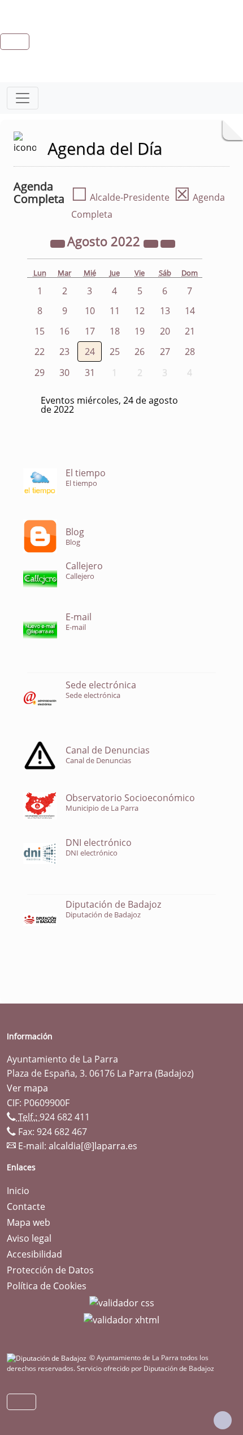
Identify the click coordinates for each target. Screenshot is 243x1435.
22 (39, 351)
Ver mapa (27, 1088)
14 (190, 310)
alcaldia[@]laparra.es (93, 1146)
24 (90, 351)
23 (64, 351)
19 (139, 331)
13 (165, 310)
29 (39, 372)
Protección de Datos (50, 1270)
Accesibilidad (34, 1254)
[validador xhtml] (121, 1319)
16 (64, 331)
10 (90, 310)
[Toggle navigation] (22, 98)
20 (165, 331)
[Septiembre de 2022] (167, 242)
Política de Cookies (46, 1286)
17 (90, 331)
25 (115, 351)
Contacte (26, 1206)
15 (39, 331)
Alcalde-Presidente (120, 197)
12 (139, 310)
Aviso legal (29, 1238)
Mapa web (28, 1222)
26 (139, 351)
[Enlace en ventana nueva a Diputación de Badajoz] (48, 1357)
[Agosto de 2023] (152, 242)
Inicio (18, 1190)
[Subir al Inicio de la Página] (223, 1420)
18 (115, 331)
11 (115, 310)
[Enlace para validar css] (121, 1302)
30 (64, 372)
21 (190, 331)
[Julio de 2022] (58, 242)
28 (190, 351)
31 (90, 372)
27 (165, 351)
